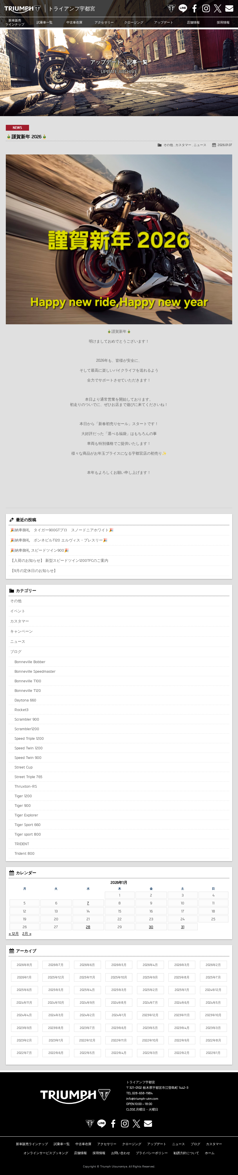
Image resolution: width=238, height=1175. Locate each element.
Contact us (229, 8)
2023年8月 (56, 1028)
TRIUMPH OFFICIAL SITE (171, 8)
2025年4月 (87, 990)
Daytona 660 (25, 700)
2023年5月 (150, 1028)
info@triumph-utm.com (142, 1099)
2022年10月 (150, 1040)
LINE (182, 8)
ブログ (15, 651)
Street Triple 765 (28, 776)
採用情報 (99, 1153)
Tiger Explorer (26, 815)
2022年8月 (213, 1040)
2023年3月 (213, 1028)
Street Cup (24, 767)
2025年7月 (213, 977)
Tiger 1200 (23, 795)
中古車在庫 (74, 22)
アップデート (163, 22)
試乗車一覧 (45, 22)
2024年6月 (182, 1003)
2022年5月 (87, 1053)
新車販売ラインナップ (32, 1144)
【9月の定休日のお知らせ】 (33, 570)
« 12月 (14, 933)
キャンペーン (21, 631)
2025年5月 (56, 990)
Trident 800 (25, 853)
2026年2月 (213, 965)
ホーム (209, 1153)
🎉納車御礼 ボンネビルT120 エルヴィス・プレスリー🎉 (58, 540)
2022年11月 (119, 1040)
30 (151, 926)
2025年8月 (182, 977)
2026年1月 (24, 977)
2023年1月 (56, 1040)
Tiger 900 (23, 805)
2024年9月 (87, 1003)
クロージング (133, 22)
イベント (17, 611)
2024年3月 (56, 1015)
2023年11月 (182, 1015)
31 (182, 926)
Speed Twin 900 (28, 757)
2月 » (26, 933)
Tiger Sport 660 (28, 824)
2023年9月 (24, 1028)
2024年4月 (24, 1015)
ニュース (200, 145)
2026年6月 (87, 965)
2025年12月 (56, 977)
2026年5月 (119, 965)
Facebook (194, 8)
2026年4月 (150, 965)
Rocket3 (21, 709)
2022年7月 (24, 1053)
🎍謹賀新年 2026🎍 (26, 136)
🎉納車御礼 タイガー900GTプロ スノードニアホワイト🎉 (61, 530)
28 (88, 926)
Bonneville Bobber (30, 661)
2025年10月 (119, 977)
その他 (168, 145)
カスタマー (183, 145)
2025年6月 (24, 990)
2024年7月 (150, 1003)
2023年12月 (150, 1015)
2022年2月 (182, 1053)
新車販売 (14, 22)
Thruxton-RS (26, 786)
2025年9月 (150, 977)
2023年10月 (213, 1015)
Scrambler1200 (27, 728)
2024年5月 (213, 1003)
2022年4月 (119, 1053)
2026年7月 (56, 965)
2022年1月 (213, 1053)
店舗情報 (193, 22)
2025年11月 (87, 977)
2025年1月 (182, 990)
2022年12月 (87, 1040)
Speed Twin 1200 (29, 748)
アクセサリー (104, 22)
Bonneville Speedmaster (35, 671)
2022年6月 (56, 1053)
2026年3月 (182, 965)
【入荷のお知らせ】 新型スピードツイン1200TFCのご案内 (59, 560)
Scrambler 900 (27, 719)
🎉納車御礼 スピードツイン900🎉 (39, 550)
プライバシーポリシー (152, 1153)
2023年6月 (119, 1028)
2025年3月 (119, 990)
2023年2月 (24, 1040)
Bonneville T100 (28, 681)
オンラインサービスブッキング (46, 1153)
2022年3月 (150, 1053)
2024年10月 (56, 1003)
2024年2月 (87, 1015)
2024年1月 (119, 1015)
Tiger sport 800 (28, 834)
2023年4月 (182, 1028)
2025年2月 (150, 990)
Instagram (206, 8)
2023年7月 (87, 1028)
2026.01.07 (225, 145)
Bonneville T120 (28, 690)
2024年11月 (24, 1003)
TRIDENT (22, 843)
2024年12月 (213, 990)
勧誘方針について (186, 1153)
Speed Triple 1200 (29, 738)
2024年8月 (119, 1003)
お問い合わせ (120, 1153)
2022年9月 (182, 1040)
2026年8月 (24, 965)
